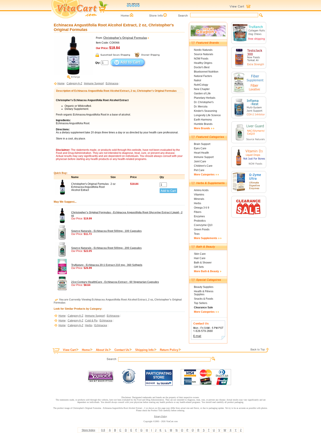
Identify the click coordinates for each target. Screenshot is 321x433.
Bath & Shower (203, 262)
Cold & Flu (91, 320)
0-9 (103, 430)
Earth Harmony (203, 119)
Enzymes (199, 216)
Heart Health (201, 152)
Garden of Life (202, 93)
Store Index (88, 430)
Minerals (199, 198)
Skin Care (200, 253)
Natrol (197, 80)
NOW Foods (201, 58)
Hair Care (199, 258)
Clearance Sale (203, 307)
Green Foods (201, 229)
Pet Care (199, 170)
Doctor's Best (201, 67)
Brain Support (202, 144)
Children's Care (203, 165)
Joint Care (200, 161)
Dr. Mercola (200, 106)
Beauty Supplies (203, 287)
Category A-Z (74, 83)
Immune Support (94, 83)
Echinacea (112, 83)
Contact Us (121, 349)
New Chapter (202, 89)
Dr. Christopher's (204, 102)
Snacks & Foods (203, 298)
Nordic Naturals (203, 49)
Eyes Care (200, 148)
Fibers (197, 212)
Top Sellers (200, 303)
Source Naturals (203, 54)
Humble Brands (203, 124)
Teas (197, 233)
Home (61, 83)
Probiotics (200, 220)
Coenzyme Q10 (203, 225)
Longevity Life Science (207, 115)
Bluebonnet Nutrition (206, 71)
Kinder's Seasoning (205, 110)
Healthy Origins (203, 63)
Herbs (88, 325)
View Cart (69, 349)
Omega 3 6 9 (201, 207)
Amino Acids (201, 190)
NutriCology (201, 84)
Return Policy (169, 349)
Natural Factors (203, 76)
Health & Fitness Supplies (203, 293)
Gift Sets (199, 266)
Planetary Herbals (204, 97)
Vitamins (199, 194)
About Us (102, 349)
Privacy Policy (160, 416)
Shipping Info (144, 349)
